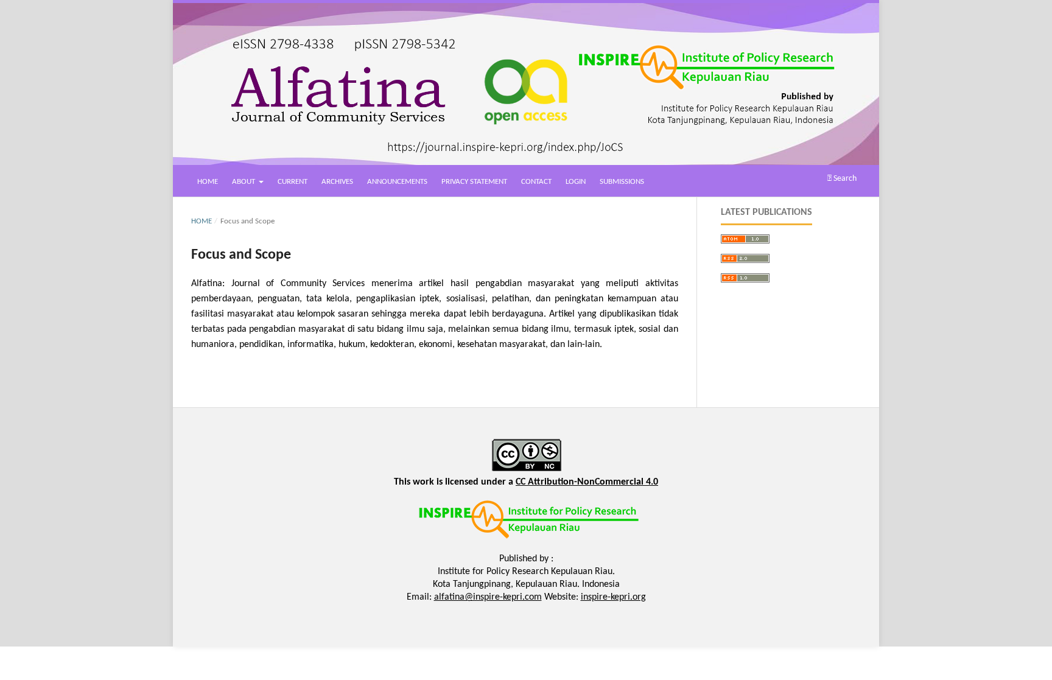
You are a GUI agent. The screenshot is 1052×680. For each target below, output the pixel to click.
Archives (337, 182)
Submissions (622, 182)
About (244, 182)
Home (207, 182)
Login (576, 182)
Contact (536, 182)
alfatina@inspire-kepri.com (488, 597)
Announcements (397, 182)
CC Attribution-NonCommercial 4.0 (587, 482)
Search (844, 178)
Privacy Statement (474, 182)
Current (292, 182)
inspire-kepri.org (613, 597)
